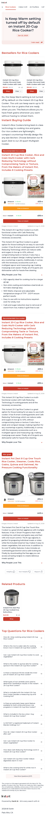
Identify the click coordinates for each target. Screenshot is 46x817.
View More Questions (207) (23, 776)
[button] (42, 42)
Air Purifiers (34, 7)
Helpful (9, 572)
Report (37, 572)
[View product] (13, 75)
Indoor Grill (23, 7)
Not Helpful (23, 572)
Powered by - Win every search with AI (20, 801)
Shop (8, 91)
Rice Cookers (10, 7)
